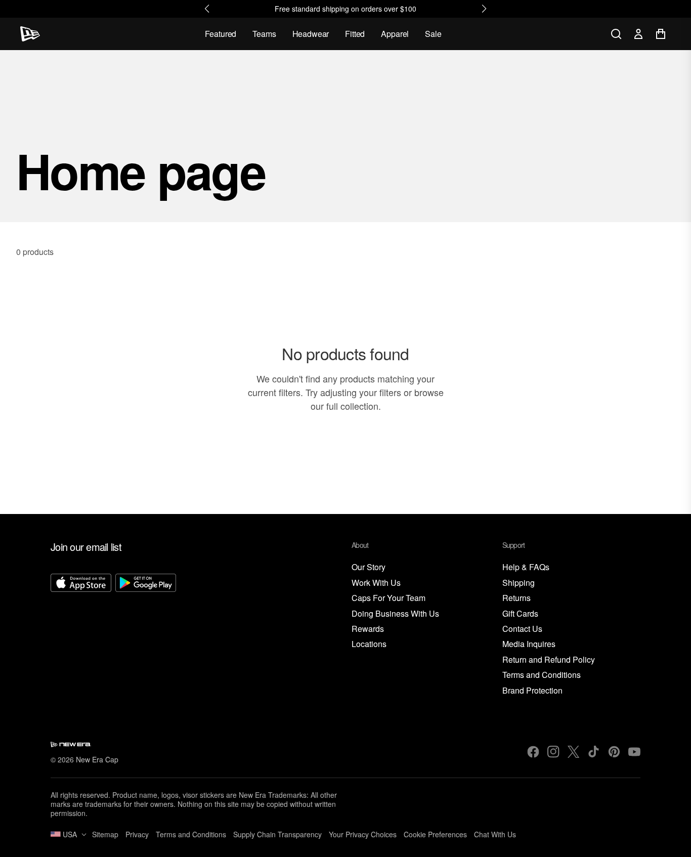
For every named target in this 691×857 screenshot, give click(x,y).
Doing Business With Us (395, 614)
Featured (221, 33)
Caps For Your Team (388, 598)
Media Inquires (528, 644)
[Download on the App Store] (81, 635)
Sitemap (105, 834)
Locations (369, 644)
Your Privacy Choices (363, 834)
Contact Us (522, 629)
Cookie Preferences (435, 834)
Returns (516, 598)
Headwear (310, 33)
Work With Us (376, 583)
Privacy (137, 834)
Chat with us (495, 834)
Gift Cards (520, 614)
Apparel (395, 33)
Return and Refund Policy (548, 660)
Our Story (368, 567)
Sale (433, 33)
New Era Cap (97, 759)
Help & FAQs (525, 567)
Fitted (355, 33)
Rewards (368, 629)
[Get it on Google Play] (145, 635)
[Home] (30, 33)
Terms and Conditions (541, 675)
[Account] (638, 34)
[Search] (616, 34)
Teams (264, 33)
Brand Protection (532, 690)
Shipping (518, 583)
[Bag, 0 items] (661, 34)
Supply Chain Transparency (277, 834)
